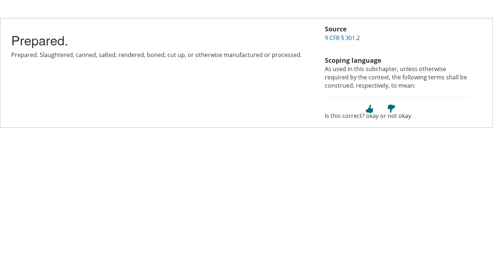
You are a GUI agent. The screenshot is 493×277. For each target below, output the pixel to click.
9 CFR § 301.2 (342, 38)
